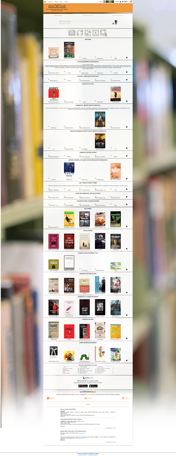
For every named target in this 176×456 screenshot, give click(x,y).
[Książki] (72, 36)
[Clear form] (113, 24)
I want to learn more (83, 454)
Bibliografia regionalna (88, 15)
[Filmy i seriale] (96, 36)
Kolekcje (68, 23)
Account (66, 1)
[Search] (116, 21)
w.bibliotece (83, 394)
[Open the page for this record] (53, 52)
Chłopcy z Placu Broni (66, 370)
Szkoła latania (65, 369)
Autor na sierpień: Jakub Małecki (68, 409)
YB (110, 1)
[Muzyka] (80, 36)
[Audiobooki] (88, 36)
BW (107, 1)
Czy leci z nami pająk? (100, 369)
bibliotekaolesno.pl (66, 414)
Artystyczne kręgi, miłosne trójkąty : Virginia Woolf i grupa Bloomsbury (108, 368)
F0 (120, 1)
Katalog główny (58, 15)
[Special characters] (116, 24)
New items (50, 1)
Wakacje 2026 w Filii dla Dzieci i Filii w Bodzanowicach (73, 431)
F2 (126, 1)
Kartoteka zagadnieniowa (117, 15)
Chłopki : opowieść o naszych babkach (86, 370)
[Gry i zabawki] (104, 36)
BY (113, 1)
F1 (122, 1)
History (56, 1)
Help (61, 1)
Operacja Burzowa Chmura (101, 370)
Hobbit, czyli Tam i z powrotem (67, 368)
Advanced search (62, 23)
